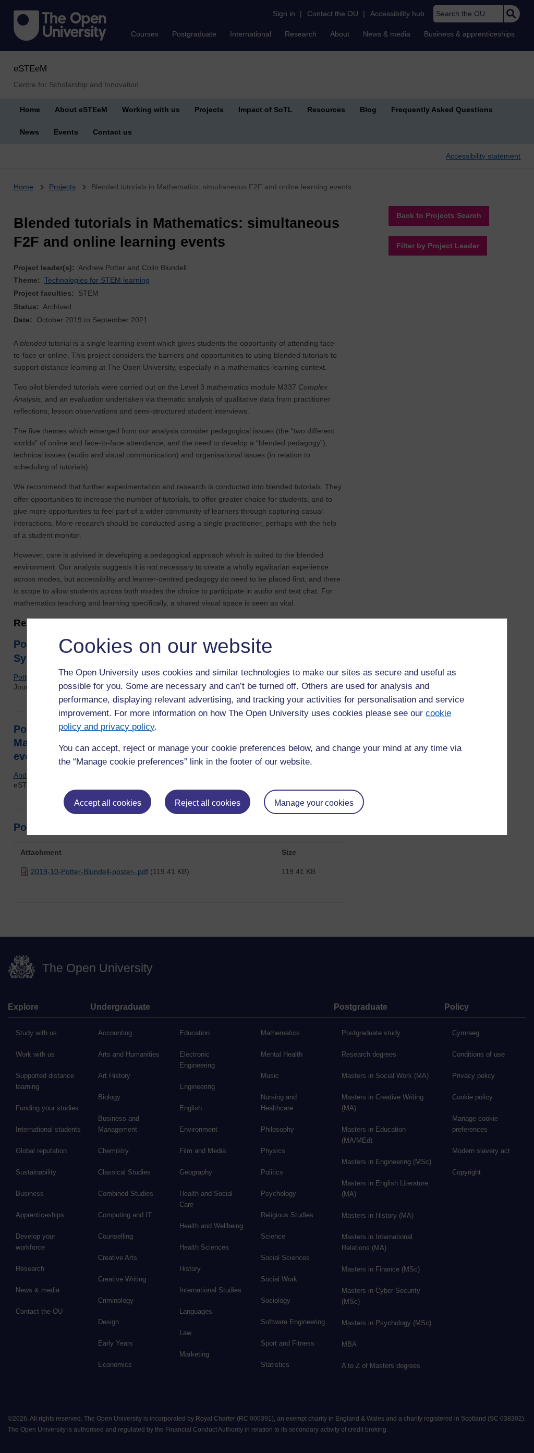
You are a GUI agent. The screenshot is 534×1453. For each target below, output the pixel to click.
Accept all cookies (107, 802)
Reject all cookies (207, 802)
